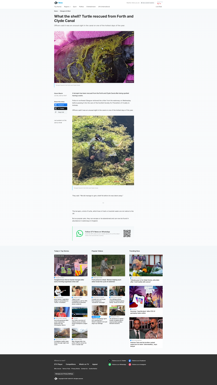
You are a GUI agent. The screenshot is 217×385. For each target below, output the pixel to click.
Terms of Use (66, 368)
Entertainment (91, 6)
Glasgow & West (65, 11)
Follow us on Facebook (139, 360)
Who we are (57, 368)
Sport (74, 6)
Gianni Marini (58, 93)
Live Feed (159, 6)
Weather (129, 2)
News (56, 11)
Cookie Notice (93, 368)
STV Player (58, 364)
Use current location (148, 2)
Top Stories (57, 6)
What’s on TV (84, 364)
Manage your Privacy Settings (64, 373)
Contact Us (84, 368)
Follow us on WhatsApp (119, 364)
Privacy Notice (75, 368)
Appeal (94, 364)
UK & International (104, 6)
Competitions (71, 364)
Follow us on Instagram (139, 364)
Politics (81, 6)
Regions (66, 6)
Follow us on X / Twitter (119, 360)
